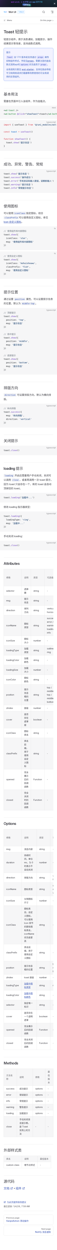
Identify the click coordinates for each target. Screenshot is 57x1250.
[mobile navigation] (52, 12)
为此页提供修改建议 (16, 1202)
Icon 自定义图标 (12, 221)
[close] (54, 3)
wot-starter (28, 69)
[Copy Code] (52, 110)
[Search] (43, 12)
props (31, 61)
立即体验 (26, 5)
